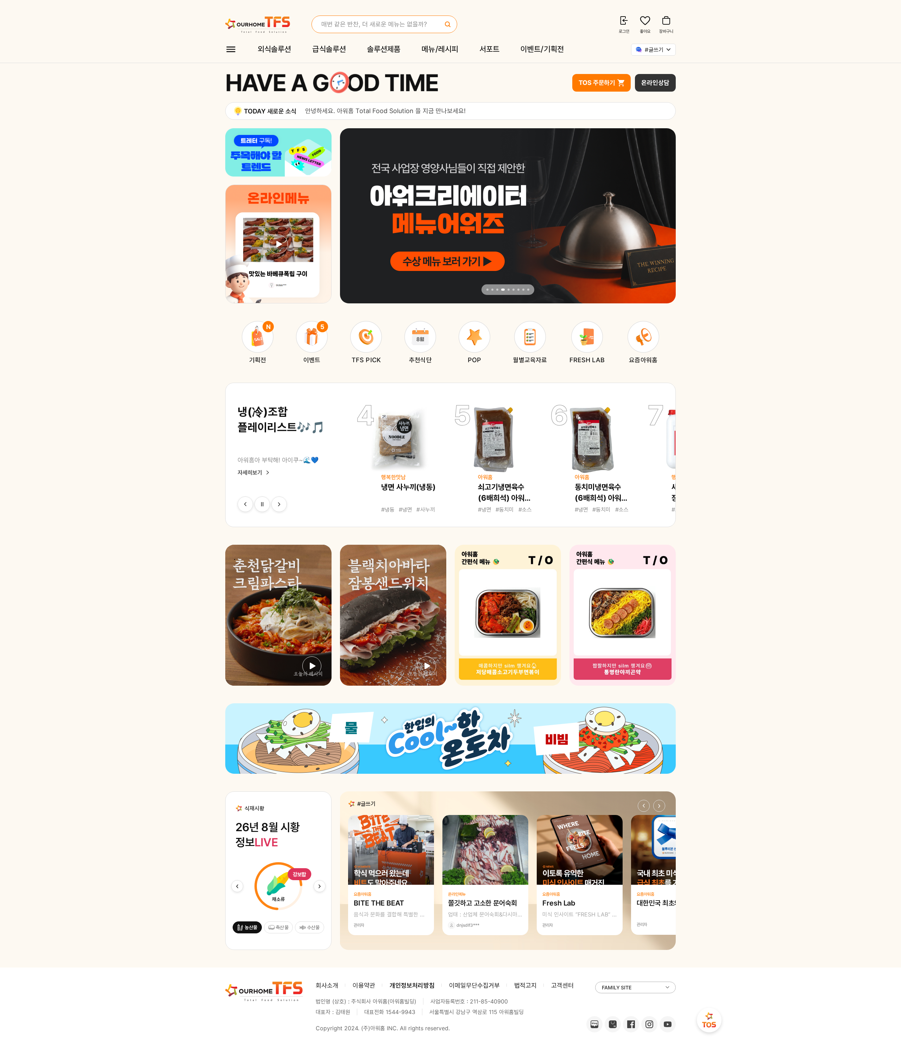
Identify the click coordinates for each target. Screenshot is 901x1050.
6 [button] (513, 290)
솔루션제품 (384, 49)
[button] (245, 504)
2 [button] (492, 290)
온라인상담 (655, 82)
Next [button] (663, 216)
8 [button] (523, 290)
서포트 (489, 49)
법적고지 (525, 985)
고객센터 (562, 985)
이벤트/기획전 (542, 49)
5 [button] (509, 290)
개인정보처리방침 (412, 985)
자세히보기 (250, 472)
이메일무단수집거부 (474, 985)
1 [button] (487, 290)
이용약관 (364, 985)
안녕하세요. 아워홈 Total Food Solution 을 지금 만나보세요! (385, 111)
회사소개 (327, 985)
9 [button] (528, 290)
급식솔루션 (329, 49)
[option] (482, 110)
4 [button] (503, 290)
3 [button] (497, 290)
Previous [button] (353, 216)
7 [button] (518, 290)
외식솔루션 (274, 49)
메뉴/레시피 (440, 49)
